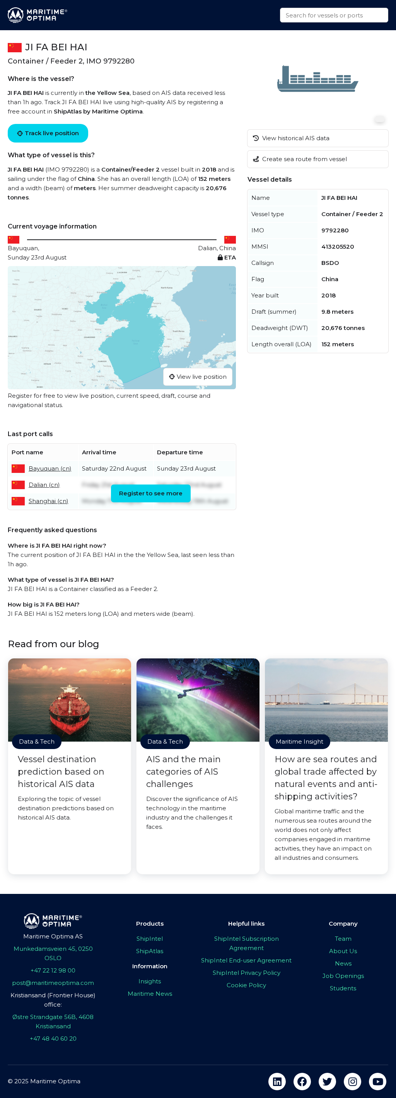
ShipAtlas (149, 951)
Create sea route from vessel (304, 159)
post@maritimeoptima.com (53, 982)
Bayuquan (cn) (50, 468)
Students (343, 988)
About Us (343, 951)
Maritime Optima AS (53, 936)
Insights (149, 981)
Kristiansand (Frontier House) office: (53, 999)
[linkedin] (277, 1081)
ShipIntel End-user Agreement (246, 960)
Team (343, 938)
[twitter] (327, 1081)
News (343, 963)
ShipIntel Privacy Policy (246, 972)
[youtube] (377, 1081)
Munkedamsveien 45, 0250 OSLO (53, 953)
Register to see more (151, 493)
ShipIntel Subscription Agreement (246, 943)
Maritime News (150, 993)
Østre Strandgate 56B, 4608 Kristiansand (53, 1021)
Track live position (52, 133)
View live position (202, 376)
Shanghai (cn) (48, 501)
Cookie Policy (246, 985)
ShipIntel (150, 938)
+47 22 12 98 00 (53, 970)
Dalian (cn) (44, 484)
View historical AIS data (295, 138)
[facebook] (302, 1081)
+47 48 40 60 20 (53, 1038)
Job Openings (343, 975)
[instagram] (352, 1081)
